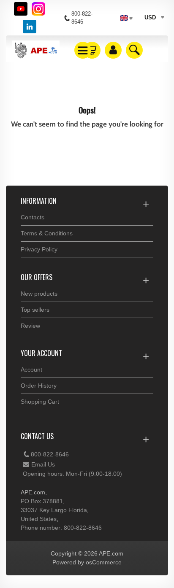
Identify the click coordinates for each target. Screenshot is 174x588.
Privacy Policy (39, 249)
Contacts (32, 217)
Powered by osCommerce (87, 562)
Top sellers (35, 309)
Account (31, 369)
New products (39, 293)
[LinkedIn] (29, 26)
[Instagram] (38, 9)
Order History (39, 385)
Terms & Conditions (47, 233)
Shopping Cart (40, 401)
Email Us (43, 464)
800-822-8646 (50, 454)
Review (30, 325)
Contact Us (37, 436)
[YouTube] (20, 9)
